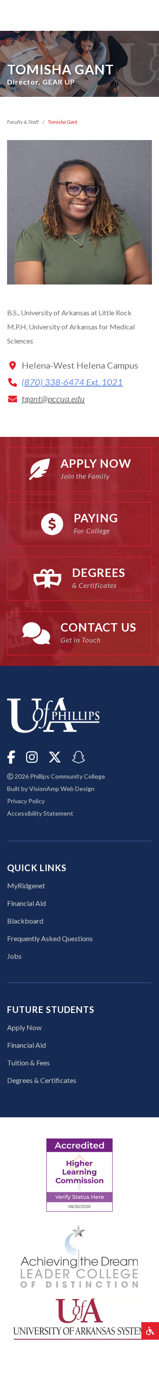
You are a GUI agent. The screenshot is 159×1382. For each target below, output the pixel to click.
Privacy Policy (26, 801)
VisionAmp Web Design (62, 788)
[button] (150, 1331)
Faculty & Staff (23, 121)
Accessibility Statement (40, 813)
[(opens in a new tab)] (79, 1318)
